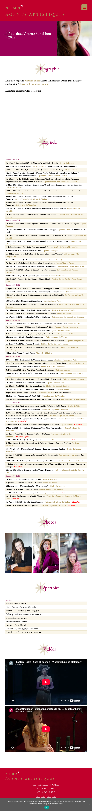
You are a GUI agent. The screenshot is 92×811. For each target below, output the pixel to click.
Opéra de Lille (74, 406)
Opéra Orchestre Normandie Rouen (52, 175)
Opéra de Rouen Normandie (33, 84)
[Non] (89, 804)
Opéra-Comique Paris (75, 340)
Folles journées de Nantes (66, 333)
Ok (47, 807)
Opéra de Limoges (63, 370)
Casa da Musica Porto (52, 301)
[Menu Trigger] (84, 7)
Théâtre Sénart (71, 169)
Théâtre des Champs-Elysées (63, 310)
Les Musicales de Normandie (73, 399)
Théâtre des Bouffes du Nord (70, 461)
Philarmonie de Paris (15, 193)
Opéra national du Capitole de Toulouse (67, 317)
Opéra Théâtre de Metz (60, 330)
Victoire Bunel (32, 80)
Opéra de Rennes (67, 163)
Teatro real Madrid (14, 187)
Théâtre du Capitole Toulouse (58, 386)
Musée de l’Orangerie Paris (65, 360)
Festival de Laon (39, 166)
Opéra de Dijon (64, 229)
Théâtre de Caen (50, 479)
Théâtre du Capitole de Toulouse (54, 344)
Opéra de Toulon (64, 313)
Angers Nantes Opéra (65, 263)
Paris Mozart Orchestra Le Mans (71, 266)
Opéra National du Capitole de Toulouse (60, 181)
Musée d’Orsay (58, 439)
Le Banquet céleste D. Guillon (72, 288)
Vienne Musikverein (57, 275)
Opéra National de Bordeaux (53, 366)
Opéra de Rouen (62, 389)
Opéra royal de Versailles (25, 205)
